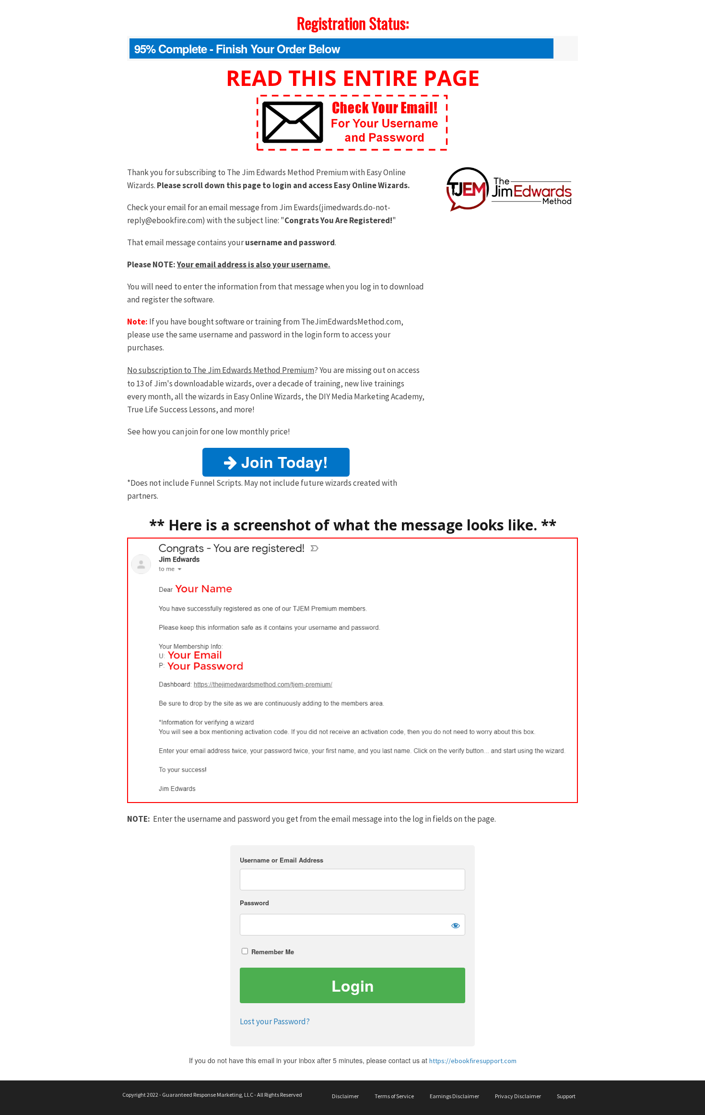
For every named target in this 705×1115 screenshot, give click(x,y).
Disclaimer (345, 1096)
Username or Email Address (281, 859)
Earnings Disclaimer (454, 1096)
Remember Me (271, 951)
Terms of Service (394, 1096)
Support (566, 1096)
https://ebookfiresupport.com (473, 1060)
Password (254, 902)
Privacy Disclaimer (518, 1096)
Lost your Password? (275, 1021)
